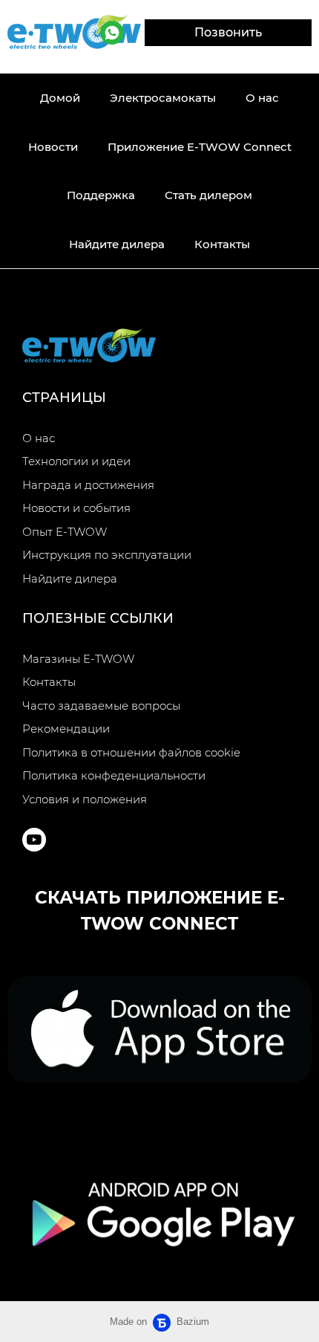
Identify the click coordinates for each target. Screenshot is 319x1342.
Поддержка (101, 195)
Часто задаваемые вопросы (101, 705)
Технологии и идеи (76, 461)
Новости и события (76, 508)
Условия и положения (84, 799)
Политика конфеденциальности (113, 775)
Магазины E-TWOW (78, 659)
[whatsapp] (112, 33)
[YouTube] (34, 840)
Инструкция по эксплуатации (106, 555)
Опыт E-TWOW (64, 532)
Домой (60, 98)
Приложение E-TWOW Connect (200, 147)
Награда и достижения (88, 485)
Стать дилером (208, 195)
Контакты (222, 244)
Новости (53, 147)
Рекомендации (66, 729)
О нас (262, 98)
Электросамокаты (163, 98)
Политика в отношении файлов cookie (131, 752)
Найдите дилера (117, 244)
